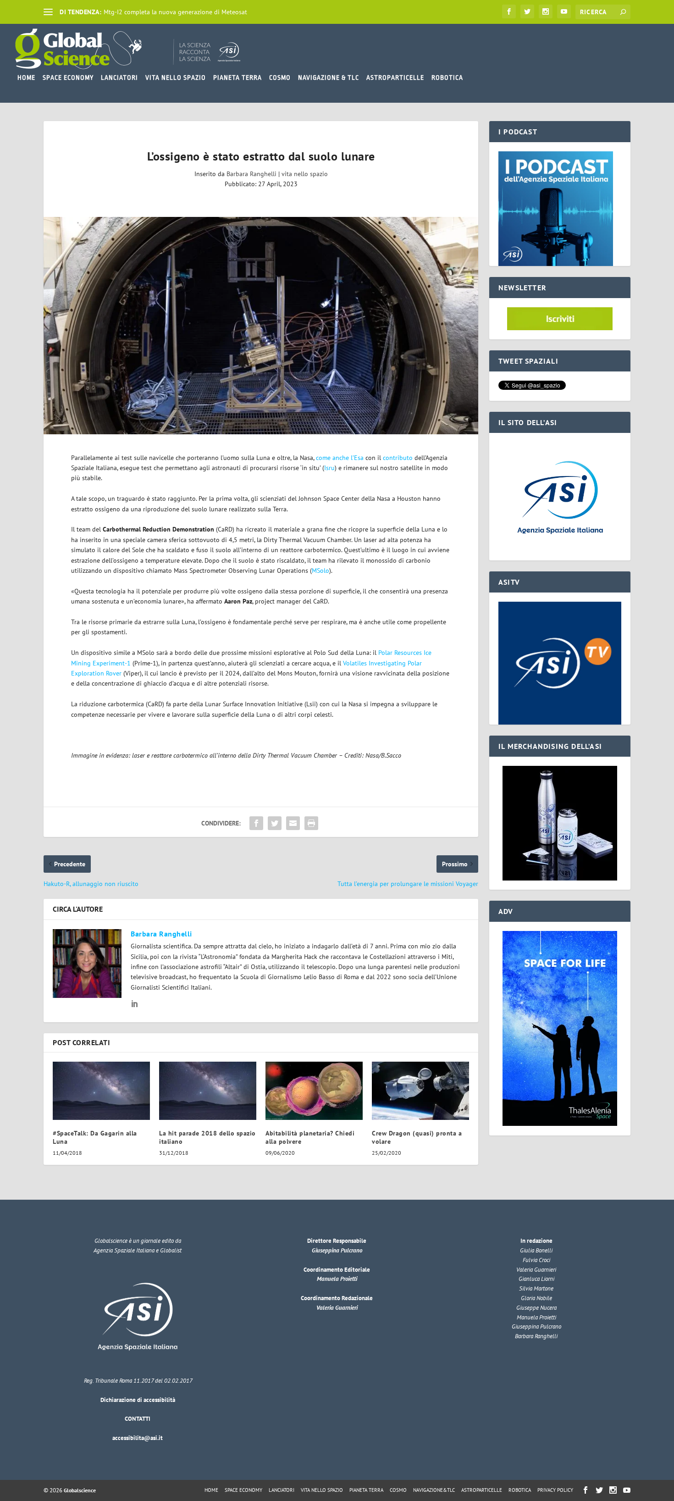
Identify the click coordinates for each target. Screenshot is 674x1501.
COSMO (280, 77)
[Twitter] (527, 11)
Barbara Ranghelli (251, 174)
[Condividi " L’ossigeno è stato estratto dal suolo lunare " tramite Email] (293, 823)
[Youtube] (564, 11)
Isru (329, 468)
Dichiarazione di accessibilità (137, 1400)
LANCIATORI (119, 77)
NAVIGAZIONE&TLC (434, 1490)
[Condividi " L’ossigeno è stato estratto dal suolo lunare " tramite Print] (311, 823)
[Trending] (48, 12)
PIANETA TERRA (237, 77)
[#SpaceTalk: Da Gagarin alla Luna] (101, 1091)
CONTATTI (137, 1419)
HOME (26, 77)
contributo (398, 458)
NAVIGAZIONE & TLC (328, 77)
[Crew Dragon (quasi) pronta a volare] (420, 1091)
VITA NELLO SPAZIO (175, 77)
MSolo (320, 570)
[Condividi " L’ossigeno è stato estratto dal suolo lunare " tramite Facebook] (256, 823)
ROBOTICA (447, 77)
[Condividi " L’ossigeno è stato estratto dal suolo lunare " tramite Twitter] (274, 823)
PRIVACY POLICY (555, 1490)
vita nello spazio (305, 174)
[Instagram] (545, 11)
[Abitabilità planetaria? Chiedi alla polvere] (314, 1091)
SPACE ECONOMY (68, 77)
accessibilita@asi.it (137, 1438)
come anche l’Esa (340, 458)
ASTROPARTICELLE (395, 77)
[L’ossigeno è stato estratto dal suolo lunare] (261, 325)
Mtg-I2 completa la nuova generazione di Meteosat (175, 12)
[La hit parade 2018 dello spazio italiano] (207, 1091)
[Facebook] (509, 11)
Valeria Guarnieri (337, 1308)
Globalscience (80, 1490)
